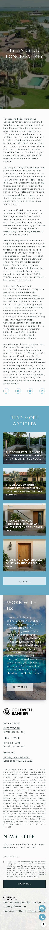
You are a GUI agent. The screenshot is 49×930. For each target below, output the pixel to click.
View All (24, 581)
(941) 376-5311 (11, 728)
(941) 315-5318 (11, 743)
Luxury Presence (14, 906)
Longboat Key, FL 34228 (18, 761)
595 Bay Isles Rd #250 (16, 757)
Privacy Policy (32, 876)
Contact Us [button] (20, 687)
